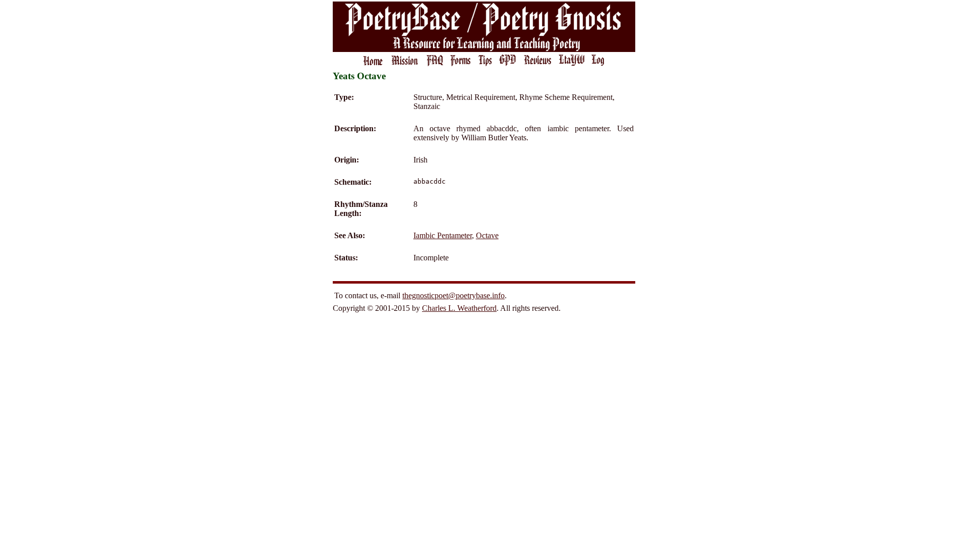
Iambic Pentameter (442, 235)
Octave (487, 235)
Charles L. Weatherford (459, 308)
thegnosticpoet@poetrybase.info (453, 295)
